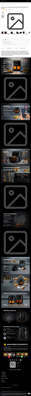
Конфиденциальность (15, 391)
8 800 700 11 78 (9, 387)
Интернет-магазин (4, 378)
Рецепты (2, 380)
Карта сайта (19, 391)
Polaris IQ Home (4, 376)
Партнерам (3, 381)
